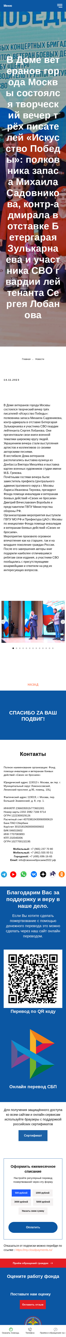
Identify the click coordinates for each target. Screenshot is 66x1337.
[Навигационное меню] (59, 6)
